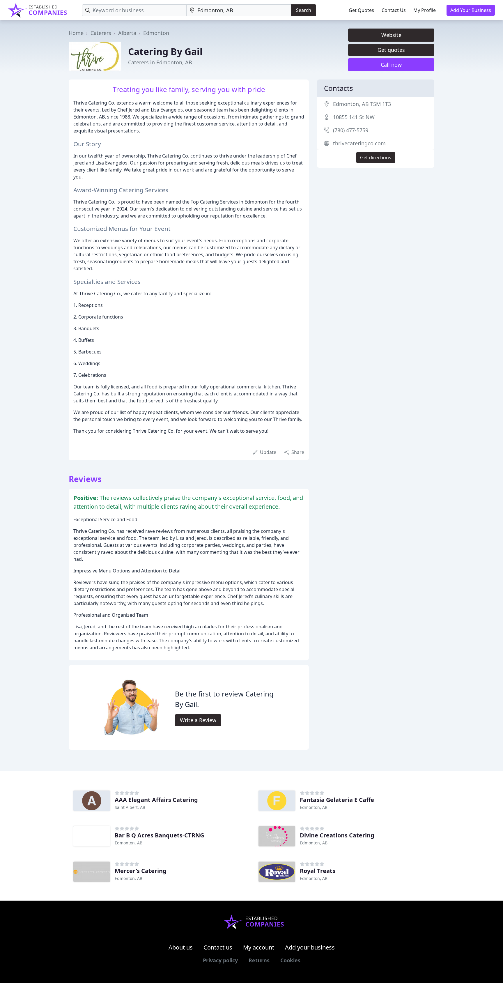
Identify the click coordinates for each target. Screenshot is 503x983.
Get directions (375, 157)
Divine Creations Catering (337, 835)
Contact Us (394, 10)
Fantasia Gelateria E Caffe (337, 800)
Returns (259, 960)
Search (303, 10)
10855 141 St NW (354, 117)
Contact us (217, 947)
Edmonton (156, 32)
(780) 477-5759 (350, 130)
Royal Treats (317, 871)
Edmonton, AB (313, 807)
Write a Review (198, 720)
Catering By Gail (165, 51)
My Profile (424, 10)
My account (258, 947)
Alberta (127, 32)
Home (76, 32)
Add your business (310, 947)
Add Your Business (470, 10)
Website (391, 34)
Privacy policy (220, 960)
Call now (391, 64)
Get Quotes (361, 10)
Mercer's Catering (141, 871)
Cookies (290, 960)
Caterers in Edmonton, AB (160, 62)
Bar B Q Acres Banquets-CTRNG (159, 835)
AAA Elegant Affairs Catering (156, 800)
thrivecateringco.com (359, 143)
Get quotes (391, 49)
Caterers (101, 32)
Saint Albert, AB (130, 807)
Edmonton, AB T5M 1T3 (362, 103)
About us (181, 947)
